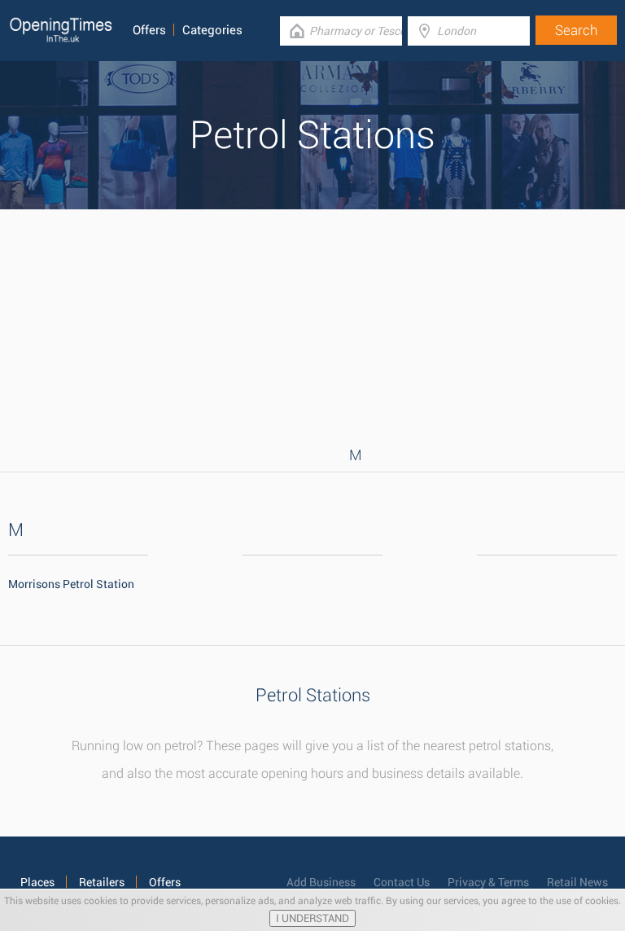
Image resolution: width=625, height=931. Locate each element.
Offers (149, 30)
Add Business (321, 882)
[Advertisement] (312, 323)
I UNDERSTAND (312, 918)
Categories (212, 30)
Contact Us (402, 882)
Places (37, 882)
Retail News (577, 882)
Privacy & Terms (488, 882)
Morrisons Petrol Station (71, 584)
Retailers (102, 882)
